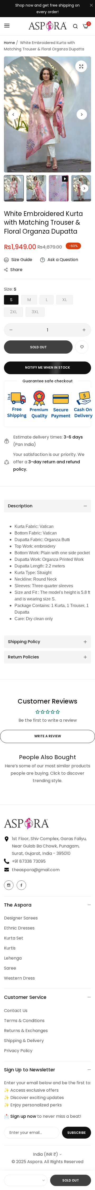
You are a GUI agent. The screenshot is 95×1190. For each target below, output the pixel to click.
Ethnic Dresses (19, 928)
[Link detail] (8, 885)
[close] (91, 5)
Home (9, 42)
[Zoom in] (81, 66)
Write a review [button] (47, 736)
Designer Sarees (21, 918)
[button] (82, 114)
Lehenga (13, 958)
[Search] (75, 26)
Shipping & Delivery (24, 1041)
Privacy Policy (18, 1051)
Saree (10, 968)
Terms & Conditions (24, 1021)
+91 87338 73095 (29, 861)
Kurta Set (13, 938)
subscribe (76, 1132)
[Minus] (11, 329)
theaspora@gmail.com (36, 870)
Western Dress (19, 978)
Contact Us (15, 1011)
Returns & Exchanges (26, 1031)
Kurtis (10, 948)
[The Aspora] (47, 26)
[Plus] (84, 329)
